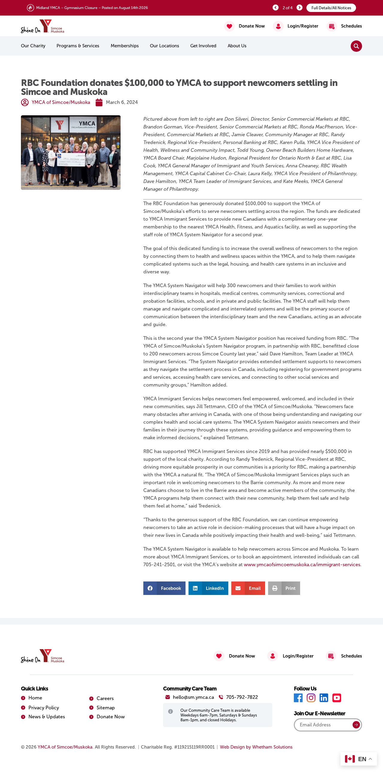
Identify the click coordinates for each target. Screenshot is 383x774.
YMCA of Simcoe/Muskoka (65, 747)
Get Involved (203, 45)
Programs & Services (78, 45)
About (237, 45)
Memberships (125, 45)
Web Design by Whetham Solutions (256, 747)
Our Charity (33, 45)
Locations (164, 45)
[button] (164, 588)
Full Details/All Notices (331, 8)
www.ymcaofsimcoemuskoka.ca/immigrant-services (302, 564)
